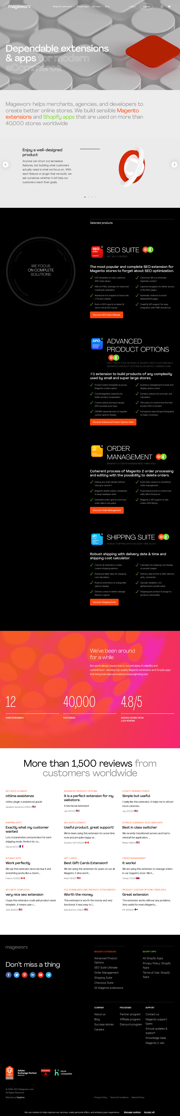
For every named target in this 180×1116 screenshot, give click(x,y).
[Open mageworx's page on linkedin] (33, 975)
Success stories (103, 1024)
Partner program (130, 1014)
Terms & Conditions (119, 1097)
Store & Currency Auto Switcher (142, 823)
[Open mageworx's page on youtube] (41, 975)
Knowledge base (156, 1038)
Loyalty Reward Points (135, 791)
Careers (99, 1029)
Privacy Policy (100, 1097)
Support (146, 6)
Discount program (131, 1024)
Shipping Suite (14, 823)
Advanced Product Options (80, 791)
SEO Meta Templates (18, 890)
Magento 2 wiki (155, 1043)
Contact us (152, 1014)
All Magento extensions (108, 988)
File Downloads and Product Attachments (89, 890)
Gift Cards (70, 858)
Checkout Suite (103, 983)
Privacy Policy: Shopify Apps (157, 965)
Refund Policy (137, 1097)
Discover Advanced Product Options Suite (113, 422)
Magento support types (156, 1021)
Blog (107, 6)
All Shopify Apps (153, 958)
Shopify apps (83, 6)
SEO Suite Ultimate (16, 791)
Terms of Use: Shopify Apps (156, 975)
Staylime (20, 1097)
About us (99, 1014)
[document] (90, 1111)
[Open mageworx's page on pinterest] (25, 975)
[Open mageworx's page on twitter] (17, 975)
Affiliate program (130, 1019)
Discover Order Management (107, 510)
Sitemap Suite (13, 858)
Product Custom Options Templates (144, 890)
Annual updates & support (156, 1031)
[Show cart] (170, 7)
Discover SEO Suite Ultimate (106, 314)
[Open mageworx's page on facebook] (9, 975)
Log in (133, 6)
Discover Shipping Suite (104, 602)
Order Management (134, 858)
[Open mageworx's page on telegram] (49, 975)
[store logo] (19, 7)
